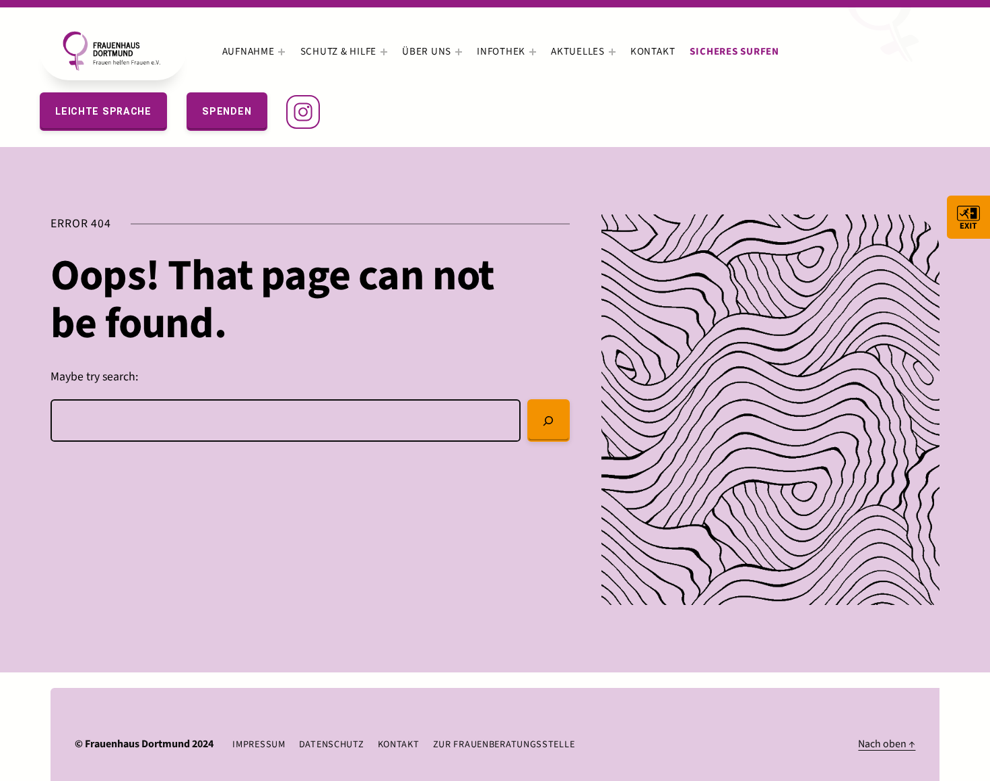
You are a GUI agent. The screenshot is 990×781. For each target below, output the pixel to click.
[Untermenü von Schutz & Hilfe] (384, 52)
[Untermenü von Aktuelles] (612, 52)
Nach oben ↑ (886, 743)
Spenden (226, 111)
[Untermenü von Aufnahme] (281, 52)
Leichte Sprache (103, 111)
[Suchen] (548, 420)
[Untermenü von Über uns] (458, 52)
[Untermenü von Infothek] (532, 52)
